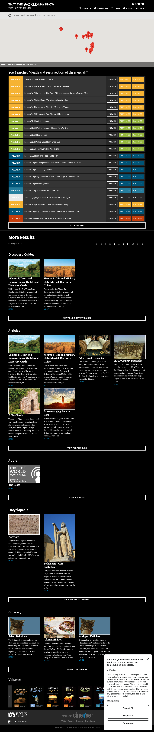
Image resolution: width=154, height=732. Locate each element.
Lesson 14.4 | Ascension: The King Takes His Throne (47, 107)
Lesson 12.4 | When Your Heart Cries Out (42, 142)
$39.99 (137, 79)
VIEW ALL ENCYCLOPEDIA (77, 600)
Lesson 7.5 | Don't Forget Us (36, 184)
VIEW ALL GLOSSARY (77, 669)
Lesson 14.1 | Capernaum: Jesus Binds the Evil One (46, 86)
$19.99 (125, 79)
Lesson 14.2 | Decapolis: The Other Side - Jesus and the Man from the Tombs (57, 93)
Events (71, 721)
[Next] (137, 244)
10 (133, 244)
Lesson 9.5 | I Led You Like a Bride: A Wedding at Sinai (47, 218)
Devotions (102, 8)
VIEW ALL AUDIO (77, 497)
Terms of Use (59, 728)
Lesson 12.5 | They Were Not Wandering (41, 149)
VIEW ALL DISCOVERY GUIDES (77, 318)
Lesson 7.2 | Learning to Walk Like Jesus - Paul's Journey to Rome (52, 163)
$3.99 (125, 86)
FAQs (63, 721)
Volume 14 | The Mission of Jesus (38, 79)
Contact (79, 721)
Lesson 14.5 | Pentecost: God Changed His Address (46, 114)
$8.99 (137, 86)
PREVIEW (112, 79)
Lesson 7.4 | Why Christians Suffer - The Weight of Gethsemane (51, 177)
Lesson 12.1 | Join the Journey (37, 121)
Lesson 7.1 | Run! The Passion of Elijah (41, 156)
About (128, 8)
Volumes (86, 8)
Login (141, 8)
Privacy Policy (71, 728)
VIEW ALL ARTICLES (77, 448)
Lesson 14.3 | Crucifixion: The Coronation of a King (46, 100)
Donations (90, 721)
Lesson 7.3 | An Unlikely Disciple (38, 170)
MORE (10, 309)
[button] (92, 47)
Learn (116, 8)
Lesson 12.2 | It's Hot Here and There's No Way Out (46, 128)
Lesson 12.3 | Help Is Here (35, 135)
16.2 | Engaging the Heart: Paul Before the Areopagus (47, 197)
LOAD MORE (77, 225)
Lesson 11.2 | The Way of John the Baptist (42, 191)
